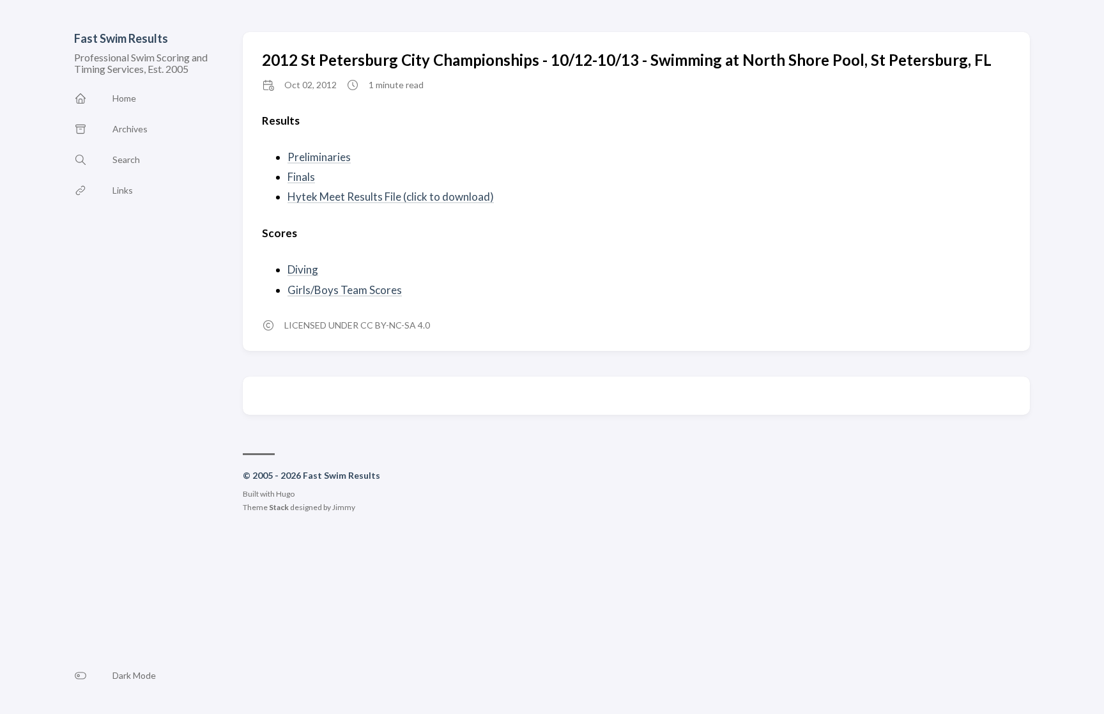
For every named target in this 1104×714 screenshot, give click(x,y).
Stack (279, 507)
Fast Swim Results (121, 38)
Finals (301, 176)
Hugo (285, 494)
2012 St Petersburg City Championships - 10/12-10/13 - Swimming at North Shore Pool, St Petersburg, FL (627, 59)
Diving (303, 269)
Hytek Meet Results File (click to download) (391, 196)
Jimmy (343, 507)
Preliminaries (319, 157)
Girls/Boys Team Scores (345, 290)
